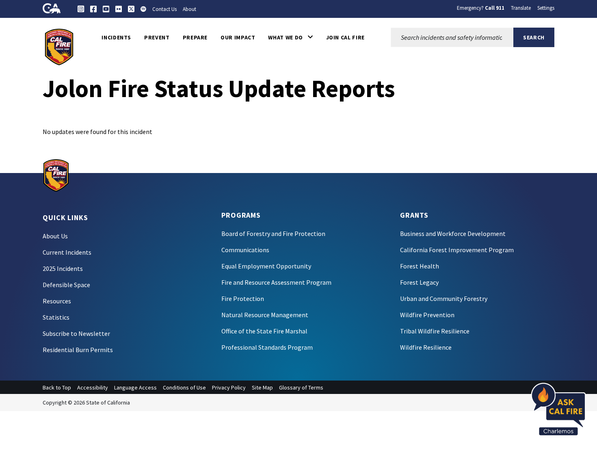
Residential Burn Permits (78, 350)
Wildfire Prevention (427, 315)
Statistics (56, 317)
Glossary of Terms (301, 387)
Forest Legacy (419, 282)
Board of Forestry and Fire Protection (273, 233)
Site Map (262, 387)
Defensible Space (66, 285)
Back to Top (57, 387)
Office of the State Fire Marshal (264, 331)
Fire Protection (242, 298)
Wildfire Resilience (426, 347)
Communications (245, 250)
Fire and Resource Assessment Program (276, 282)
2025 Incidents (63, 268)
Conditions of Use (184, 387)
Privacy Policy (229, 387)
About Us (55, 236)
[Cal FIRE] (59, 46)
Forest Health (419, 266)
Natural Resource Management (264, 315)
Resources (57, 301)
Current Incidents (67, 252)
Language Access (135, 387)
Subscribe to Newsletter (76, 333)
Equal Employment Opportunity (266, 266)
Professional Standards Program (267, 347)
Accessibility (92, 387)
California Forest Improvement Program (457, 250)
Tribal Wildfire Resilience (434, 331)
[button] (290, 37)
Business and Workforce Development (453, 233)
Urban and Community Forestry (443, 298)
